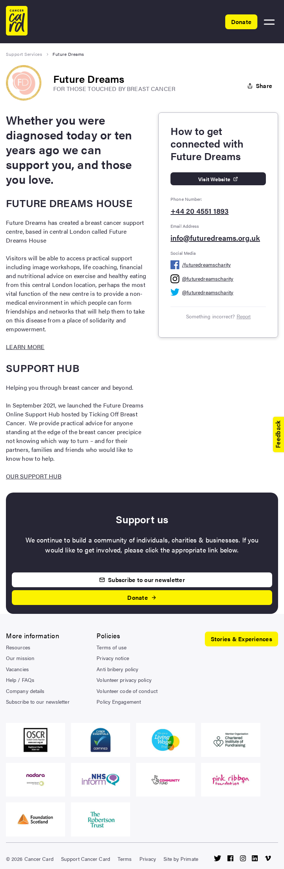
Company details (25, 690)
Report (244, 316)
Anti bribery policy (117, 669)
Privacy (147, 858)
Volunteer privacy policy (124, 679)
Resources (18, 647)
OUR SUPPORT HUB (33, 476)
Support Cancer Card (85, 858)
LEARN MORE (25, 346)
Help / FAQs (20, 679)
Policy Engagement (119, 701)
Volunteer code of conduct (127, 690)
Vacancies (17, 669)
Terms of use (111, 647)
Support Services (24, 54)
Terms (125, 858)
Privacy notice (113, 658)
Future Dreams (68, 54)
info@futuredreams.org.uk (215, 237)
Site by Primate (180, 858)
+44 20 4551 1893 (199, 210)
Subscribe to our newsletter (38, 701)
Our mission (20, 658)
